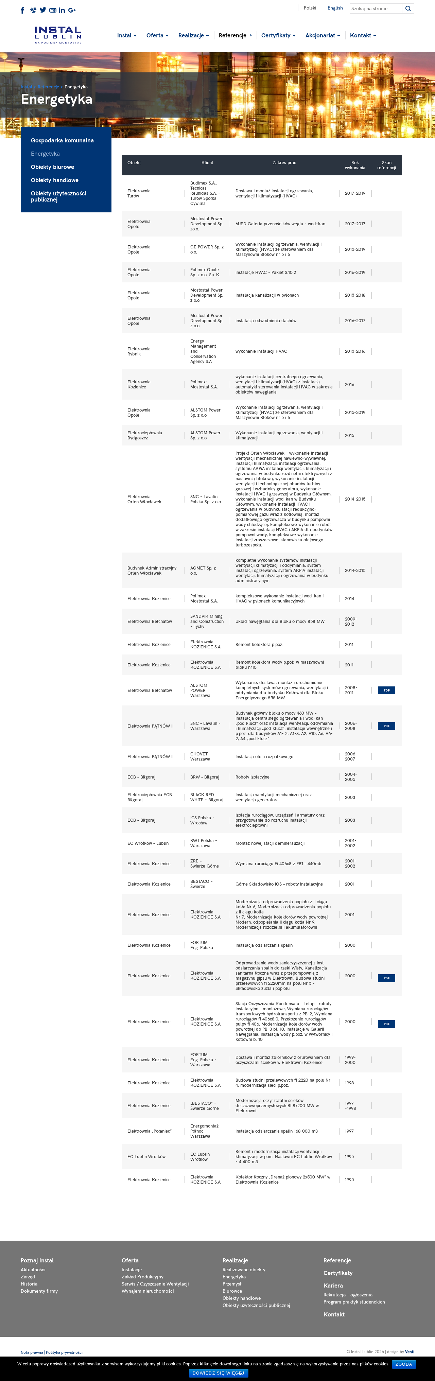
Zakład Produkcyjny (142, 1276)
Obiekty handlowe (55, 180)
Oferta (154, 35)
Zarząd (28, 1276)
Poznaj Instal (37, 1260)
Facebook (25, 10)
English (335, 7)
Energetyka (45, 153)
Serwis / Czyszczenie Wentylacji (155, 1283)
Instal (124, 35)
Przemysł (232, 1283)
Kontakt (360, 35)
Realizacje (191, 35)
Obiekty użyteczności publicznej (58, 196)
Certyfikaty (276, 35)
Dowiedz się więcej (219, 1373)
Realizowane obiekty (244, 1269)
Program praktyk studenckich (354, 1301)
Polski (310, 7)
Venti (409, 1351)
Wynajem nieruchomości (148, 1291)
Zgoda (404, 1364)
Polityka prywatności (64, 1352)
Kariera (333, 1285)
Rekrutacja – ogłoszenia (348, 1294)
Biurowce (232, 1291)
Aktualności (33, 1269)
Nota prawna (32, 1352)
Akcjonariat (320, 35)
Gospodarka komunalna (62, 140)
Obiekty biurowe (52, 166)
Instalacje (132, 1269)
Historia (29, 1283)
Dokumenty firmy (39, 1291)
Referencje (232, 35)
